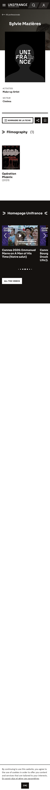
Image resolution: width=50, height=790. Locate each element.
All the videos (12, 281)
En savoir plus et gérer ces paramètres (20, 778)
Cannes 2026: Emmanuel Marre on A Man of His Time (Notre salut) (19, 253)
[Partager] (38, 120)
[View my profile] (43, 5)
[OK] (25, 785)
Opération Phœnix (9, 175)
